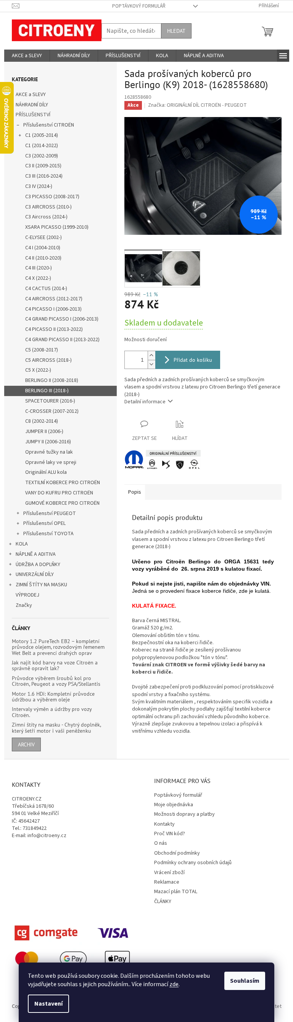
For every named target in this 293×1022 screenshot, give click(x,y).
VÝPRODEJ (27, 595)
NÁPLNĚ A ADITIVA (36, 554)
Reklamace (166, 882)
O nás (160, 843)
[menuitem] (27, 56)
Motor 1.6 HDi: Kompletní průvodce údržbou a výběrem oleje (53, 697)
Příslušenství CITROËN (48, 125)
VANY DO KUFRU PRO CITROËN (59, 493)
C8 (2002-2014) (41, 421)
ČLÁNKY (162, 901)
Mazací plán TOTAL (175, 891)
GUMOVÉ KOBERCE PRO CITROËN (62, 503)
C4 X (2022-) (38, 278)
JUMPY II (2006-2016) (48, 442)
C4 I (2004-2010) (42, 248)
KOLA (22, 544)
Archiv (26, 744)
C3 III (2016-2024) (44, 176)
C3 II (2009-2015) (43, 166)
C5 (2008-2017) (41, 350)
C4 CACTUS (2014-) (46, 288)
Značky (24, 605)
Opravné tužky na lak (49, 452)
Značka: (197, 105)
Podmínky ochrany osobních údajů (193, 862)
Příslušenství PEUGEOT (49, 513)
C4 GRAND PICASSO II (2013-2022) (62, 339)
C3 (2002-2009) (41, 156)
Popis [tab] (134, 492)
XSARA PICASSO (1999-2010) (57, 227)
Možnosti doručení (145, 339)
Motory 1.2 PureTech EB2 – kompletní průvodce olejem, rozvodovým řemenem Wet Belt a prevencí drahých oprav (58, 647)
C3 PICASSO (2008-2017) (52, 197)
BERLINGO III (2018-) (47, 391)
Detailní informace (145, 402)
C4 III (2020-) (38, 268)
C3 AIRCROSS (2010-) (48, 207)
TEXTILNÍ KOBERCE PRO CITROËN (62, 482)
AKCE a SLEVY (31, 94)
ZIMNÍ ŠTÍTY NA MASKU (41, 585)
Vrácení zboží (169, 872)
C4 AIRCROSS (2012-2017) (53, 299)
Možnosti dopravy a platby (184, 814)
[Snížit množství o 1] (151, 364)
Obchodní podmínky (177, 853)
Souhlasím (244, 981)
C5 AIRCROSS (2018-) (48, 360)
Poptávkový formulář (139, 6)
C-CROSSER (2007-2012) (52, 411)
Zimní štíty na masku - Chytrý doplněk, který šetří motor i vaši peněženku (56, 728)
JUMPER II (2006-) (44, 431)
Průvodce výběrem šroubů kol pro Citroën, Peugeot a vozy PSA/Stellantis (56, 681)
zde (174, 984)
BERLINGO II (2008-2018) (51, 380)
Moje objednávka (173, 805)
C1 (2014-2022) (41, 145)
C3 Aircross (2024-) (46, 217)
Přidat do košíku (193, 359)
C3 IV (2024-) (38, 186)
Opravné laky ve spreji (50, 462)
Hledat (176, 30)
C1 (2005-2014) (41, 135)
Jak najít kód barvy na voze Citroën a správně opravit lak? (55, 666)
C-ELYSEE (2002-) (43, 237)
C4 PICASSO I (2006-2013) (53, 309)
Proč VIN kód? (169, 833)
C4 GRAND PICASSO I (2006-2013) (61, 319)
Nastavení (48, 1004)
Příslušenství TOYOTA (48, 533)
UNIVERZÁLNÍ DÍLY (35, 574)
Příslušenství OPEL (44, 523)
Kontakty (164, 824)
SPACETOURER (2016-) (50, 401)
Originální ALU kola (46, 472)
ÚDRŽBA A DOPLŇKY (38, 564)
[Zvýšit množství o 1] (151, 355)
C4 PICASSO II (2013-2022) (54, 329)
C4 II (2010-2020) (43, 258)
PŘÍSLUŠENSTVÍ (33, 115)
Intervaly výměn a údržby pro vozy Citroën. (52, 712)
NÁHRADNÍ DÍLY (32, 105)
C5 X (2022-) (38, 370)
